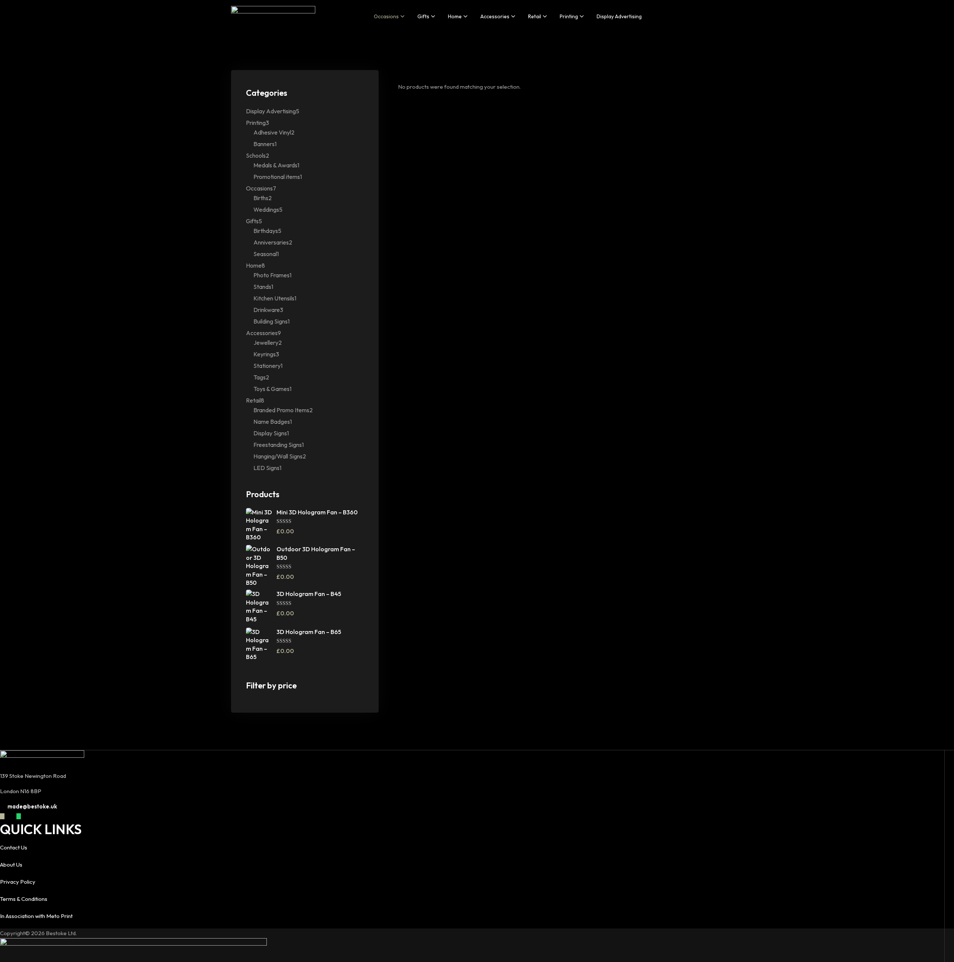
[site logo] (273, 16)
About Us (11, 864)
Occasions (386, 16)
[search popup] (703, 16)
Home (455, 16)
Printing (569, 16)
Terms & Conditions (23, 898)
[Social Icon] (2, 816)
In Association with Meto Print (36, 916)
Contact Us (13, 847)
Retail (534, 16)
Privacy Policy (17, 881)
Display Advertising (619, 16)
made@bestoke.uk (32, 806)
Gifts (423, 16)
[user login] (720, 16)
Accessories (494, 16)
